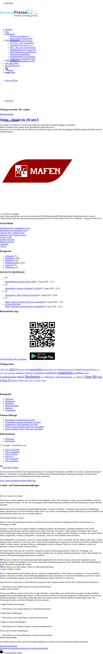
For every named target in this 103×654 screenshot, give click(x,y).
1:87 (2, 369)
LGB (5, 373)
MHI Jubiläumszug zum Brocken (23, 52)
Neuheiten (32, 376)
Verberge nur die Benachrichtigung (34, 648)
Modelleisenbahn (7, 114)
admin (16, 214)
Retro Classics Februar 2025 (21, 38)
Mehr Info (32, 480)
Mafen (61, 125)
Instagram (4, 244)
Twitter (6, 237)
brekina (22, 370)
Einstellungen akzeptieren (10, 648)
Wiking (43, 380)
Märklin (20, 377)
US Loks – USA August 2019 (22, 43)
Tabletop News (12, 233)
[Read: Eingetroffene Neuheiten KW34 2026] (7, 278)
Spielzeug (9, 265)
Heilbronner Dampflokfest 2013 (22, 59)
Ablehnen (24, 480)
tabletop (21, 380)
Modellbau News (14, 230)
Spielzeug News (13, 235)
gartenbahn (70, 370)
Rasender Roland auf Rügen (21, 41)
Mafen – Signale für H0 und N (19, 119)
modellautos (51, 372)
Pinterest (7, 242)
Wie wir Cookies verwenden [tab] (11, 496)
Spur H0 (91, 376)
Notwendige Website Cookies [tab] (12, 518)
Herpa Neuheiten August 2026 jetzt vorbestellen (24, 306)
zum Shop (9, 3)
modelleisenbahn (8, 377)
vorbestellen (37, 380)
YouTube (7, 239)
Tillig (26, 380)
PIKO (47, 377)
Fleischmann (61, 370)
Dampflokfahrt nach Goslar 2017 (23, 50)
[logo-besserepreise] (19, 18)
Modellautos (10, 258)
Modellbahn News (15, 228)
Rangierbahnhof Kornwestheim (22, 57)
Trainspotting (10, 267)
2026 (12, 369)
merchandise (11, 373)
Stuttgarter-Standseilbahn (20, 54)
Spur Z (15, 380)
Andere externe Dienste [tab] (9, 589)
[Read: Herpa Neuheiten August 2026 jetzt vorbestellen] (12, 304)
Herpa (95, 370)
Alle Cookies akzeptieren (10, 480)
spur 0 (74, 377)
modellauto (39, 373)
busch (27, 370)
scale (57, 377)
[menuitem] (54, 3)
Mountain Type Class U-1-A (21, 45)
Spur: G (80, 377)
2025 (7, 370)
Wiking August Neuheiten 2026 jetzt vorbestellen (24, 302)
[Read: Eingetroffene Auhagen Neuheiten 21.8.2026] (7, 285)
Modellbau (9, 260)
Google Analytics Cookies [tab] (10, 569)
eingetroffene (48, 370)
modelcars (29, 373)
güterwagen (86, 370)
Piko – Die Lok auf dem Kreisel (22, 47)
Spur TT (6, 380)
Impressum (9, 439)
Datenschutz (10, 441)
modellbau (78, 373)
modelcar (20, 373)
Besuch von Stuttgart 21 (19, 36)
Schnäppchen (66, 377)
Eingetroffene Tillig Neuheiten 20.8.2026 (21, 295)
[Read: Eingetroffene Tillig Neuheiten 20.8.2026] (7, 291)
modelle (86, 373)
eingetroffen (36, 369)
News (42, 377)
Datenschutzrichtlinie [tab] (8, 637)
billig (17, 369)
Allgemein (9, 256)
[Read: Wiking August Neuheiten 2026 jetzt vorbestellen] (7, 298)
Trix (30, 380)
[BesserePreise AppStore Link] (13, 359)
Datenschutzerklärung (8, 646)
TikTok (3, 246)
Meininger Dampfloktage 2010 (22, 61)
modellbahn (65, 372)
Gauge (78, 369)
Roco (52, 377)
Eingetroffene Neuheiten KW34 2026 (20, 282)
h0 (91, 369)
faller (55, 369)
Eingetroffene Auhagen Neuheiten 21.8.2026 (23, 288)
